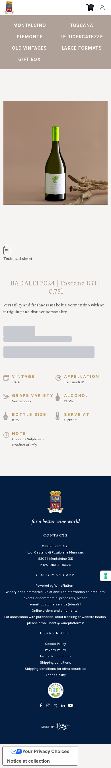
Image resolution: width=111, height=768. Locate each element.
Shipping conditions (55, 662)
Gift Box (29, 59)
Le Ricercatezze (81, 36)
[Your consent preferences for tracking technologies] (105, 576)
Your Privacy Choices (45, 751)
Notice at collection (28, 761)
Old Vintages (29, 48)
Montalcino (29, 25)
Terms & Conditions (55, 656)
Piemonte (29, 36)
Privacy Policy (55, 650)
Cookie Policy (55, 644)
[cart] (90, 8)
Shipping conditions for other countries (55, 669)
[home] (57, 7)
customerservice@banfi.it (60, 604)
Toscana (81, 25)
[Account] (102, 7)
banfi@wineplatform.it (66, 623)
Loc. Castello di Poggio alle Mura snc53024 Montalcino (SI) (55, 555)
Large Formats (81, 48)
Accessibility (56, 675)
